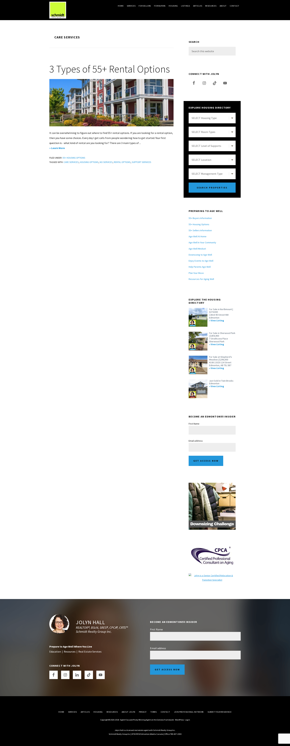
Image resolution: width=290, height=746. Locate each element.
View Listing (217, 320)
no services (106, 162)
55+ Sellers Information (200, 230)
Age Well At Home (197, 236)
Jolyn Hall (90, 622)
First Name (194, 423)
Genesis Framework (165, 719)
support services (141, 162)
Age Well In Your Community (202, 242)
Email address (196, 440)
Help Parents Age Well (200, 266)
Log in (187, 719)
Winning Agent (144, 719)
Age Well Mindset (197, 248)
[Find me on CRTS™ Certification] (212, 575)
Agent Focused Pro (128, 719)
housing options (89, 162)
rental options (122, 162)
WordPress (179, 719)
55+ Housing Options (74, 157)
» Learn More (61, 148)
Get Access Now (206, 460)
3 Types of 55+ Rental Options (109, 69)
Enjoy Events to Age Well (201, 260)
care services (71, 162)
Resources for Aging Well (201, 279)
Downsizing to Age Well (200, 254)
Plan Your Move (196, 273)
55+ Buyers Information (200, 218)
